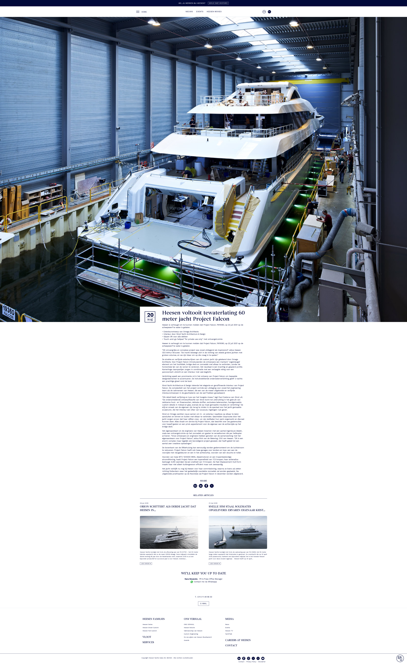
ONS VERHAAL (193, 619)
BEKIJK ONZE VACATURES (218, 3)
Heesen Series (148, 624)
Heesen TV (229, 631)
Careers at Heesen (238, 640)
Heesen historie (189, 627)
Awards (186, 640)
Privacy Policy (251, 662)
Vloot (147, 637)
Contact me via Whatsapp (205, 582)
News (227, 624)
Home (144, 12)
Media (229, 619)
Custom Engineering (191, 634)
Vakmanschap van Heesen (193, 631)
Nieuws (189, 11)
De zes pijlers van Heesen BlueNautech (198, 637)
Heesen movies (214, 11)
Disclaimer (262, 662)
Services (148, 642)
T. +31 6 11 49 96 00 (203, 597)
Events (199, 11)
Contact (231, 645)
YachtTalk (228, 634)
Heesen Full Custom (150, 631)
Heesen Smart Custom (151, 627)
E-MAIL (203, 603)
